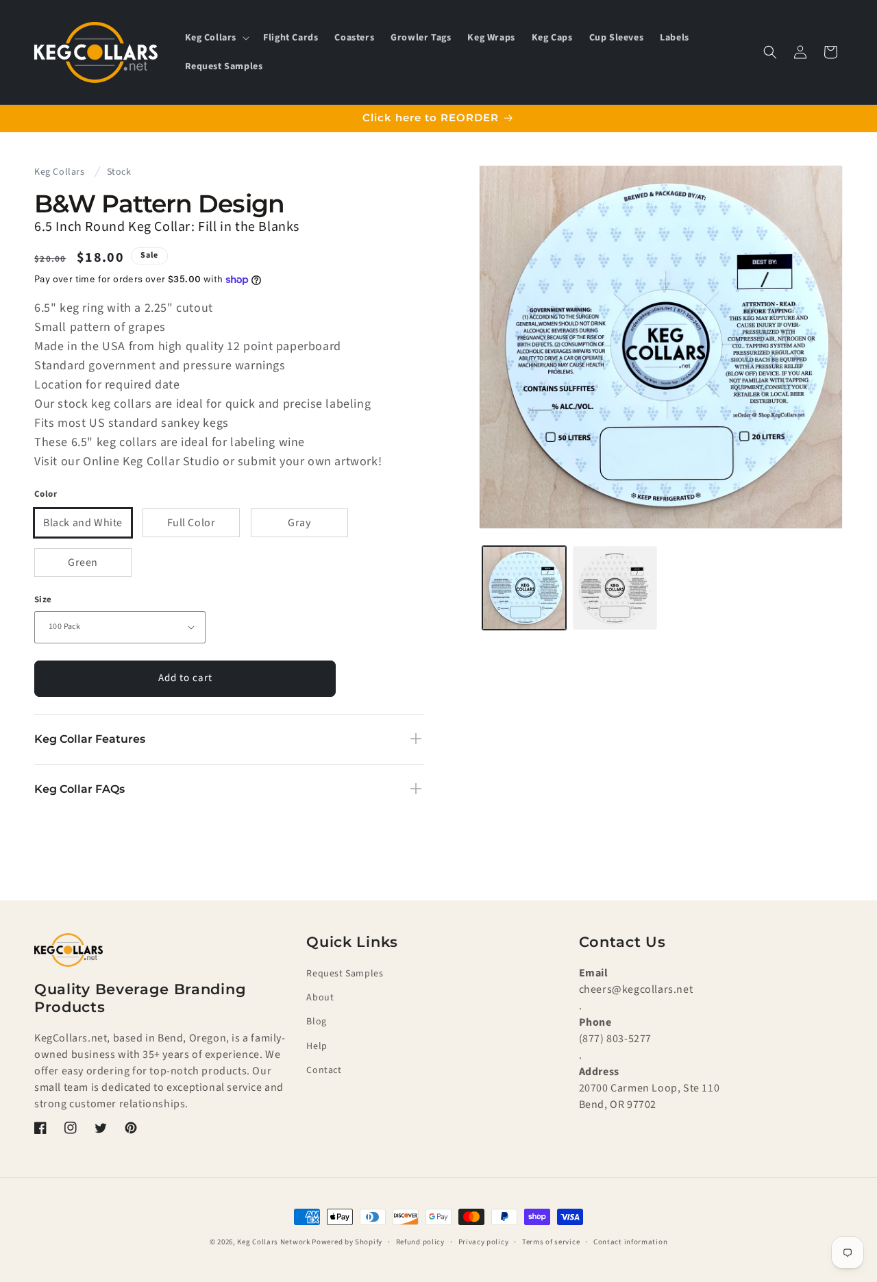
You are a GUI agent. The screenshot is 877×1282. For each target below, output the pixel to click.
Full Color (191, 522)
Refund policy (420, 1241)
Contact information (630, 1241)
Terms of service (551, 1241)
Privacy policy (483, 1241)
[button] (216, 37)
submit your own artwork (308, 461)
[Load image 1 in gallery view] (524, 588)
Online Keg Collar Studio (151, 461)
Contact (323, 1070)
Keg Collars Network (273, 1242)
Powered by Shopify (347, 1242)
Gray (299, 522)
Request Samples (344, 974)
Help (316, 1046)
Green (83, 562)
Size (43, 599)
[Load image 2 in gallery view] (614, 588)
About (320, 998)
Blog (316, 1022)
